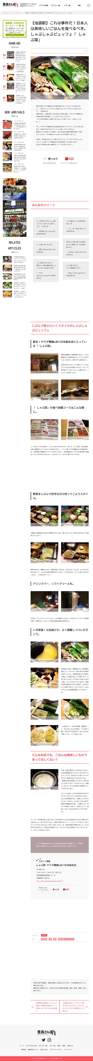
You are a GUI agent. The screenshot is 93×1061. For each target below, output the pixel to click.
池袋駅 (44, 939)
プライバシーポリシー (56, 1049)
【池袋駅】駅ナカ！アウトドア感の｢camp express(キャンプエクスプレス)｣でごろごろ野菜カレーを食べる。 (73, 1007)
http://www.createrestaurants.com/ (48, 881)
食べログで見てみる (48, 163)
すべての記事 (43, 5)
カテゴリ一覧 (55, 5)
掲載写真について (33, 1049)
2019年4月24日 (41, 234)
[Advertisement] (62, 182)
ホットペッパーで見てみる (68, 163)
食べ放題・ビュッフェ (66, 939)
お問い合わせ (44, 1049)
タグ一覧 (67, 5)
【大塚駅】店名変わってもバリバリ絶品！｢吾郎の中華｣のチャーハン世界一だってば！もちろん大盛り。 (46, 1007)
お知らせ (70, 1045)
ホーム (22, 1045)
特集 (79, 5)
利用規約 (23, 1049)
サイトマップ (68, 1049)
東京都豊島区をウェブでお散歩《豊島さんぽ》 (50, 1058)
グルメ (44, 935)
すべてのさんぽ (31, 1045)
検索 (63, 1045)
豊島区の (12, 182)
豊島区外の (13, 233)
